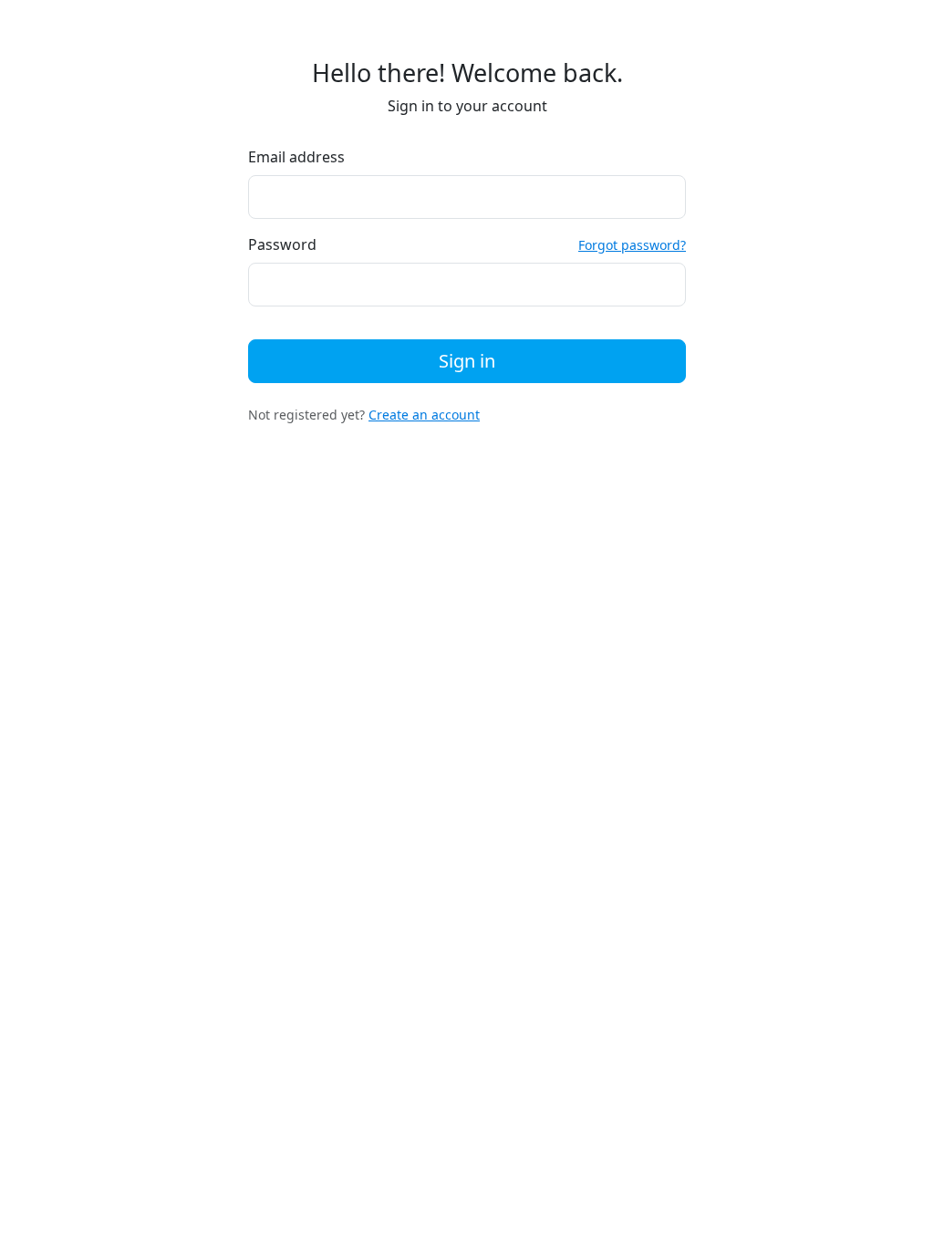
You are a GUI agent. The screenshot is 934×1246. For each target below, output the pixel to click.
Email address (296, 157)
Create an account (424, 414)
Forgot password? (632, 245)
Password (282, 244)
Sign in (467, 360)
